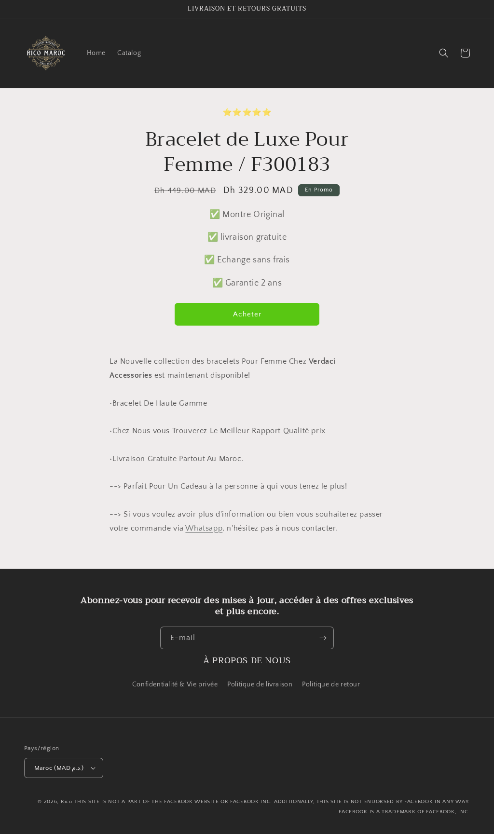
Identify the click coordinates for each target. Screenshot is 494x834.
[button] (443, 53)
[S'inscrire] (322, 638)
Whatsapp (203, 528)
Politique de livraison (259, 684)
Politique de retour (332, 684)
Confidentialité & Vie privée (175, 684)
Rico (66, 802)
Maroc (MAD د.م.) (59, 768)
